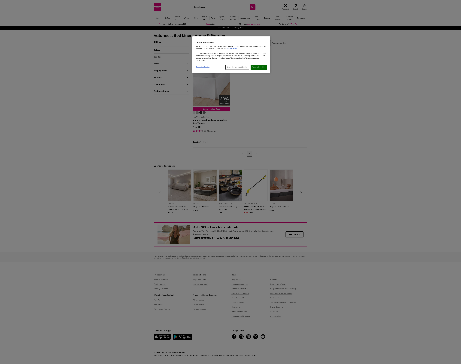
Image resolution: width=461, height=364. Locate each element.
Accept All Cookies (258, 67)
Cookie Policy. (232, 49)
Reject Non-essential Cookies (237, 67)
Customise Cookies (202, 67)
